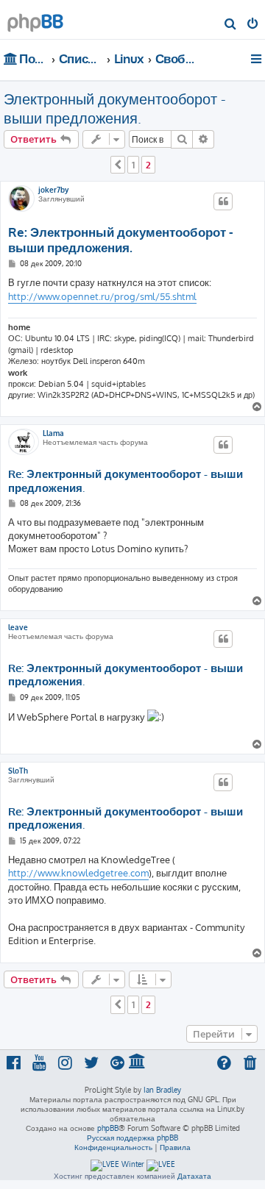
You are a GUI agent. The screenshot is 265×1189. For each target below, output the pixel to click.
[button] (117, 165)
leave (18, 627)
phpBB (108, 1128)
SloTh (18, 770)
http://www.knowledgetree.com (78, 873)
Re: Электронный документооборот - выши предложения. (120, 239)
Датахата (194, 1175)
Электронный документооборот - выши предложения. (115, 108)
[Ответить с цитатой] (223, 201)
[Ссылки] (257, 59)
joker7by (53, 189)
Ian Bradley (162, 1089)
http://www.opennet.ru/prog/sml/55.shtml (102, 296)
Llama (53, 433)
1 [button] (133, 165)
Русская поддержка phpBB (132, 1137)
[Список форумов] (35, 19)
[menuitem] (231, 25)
